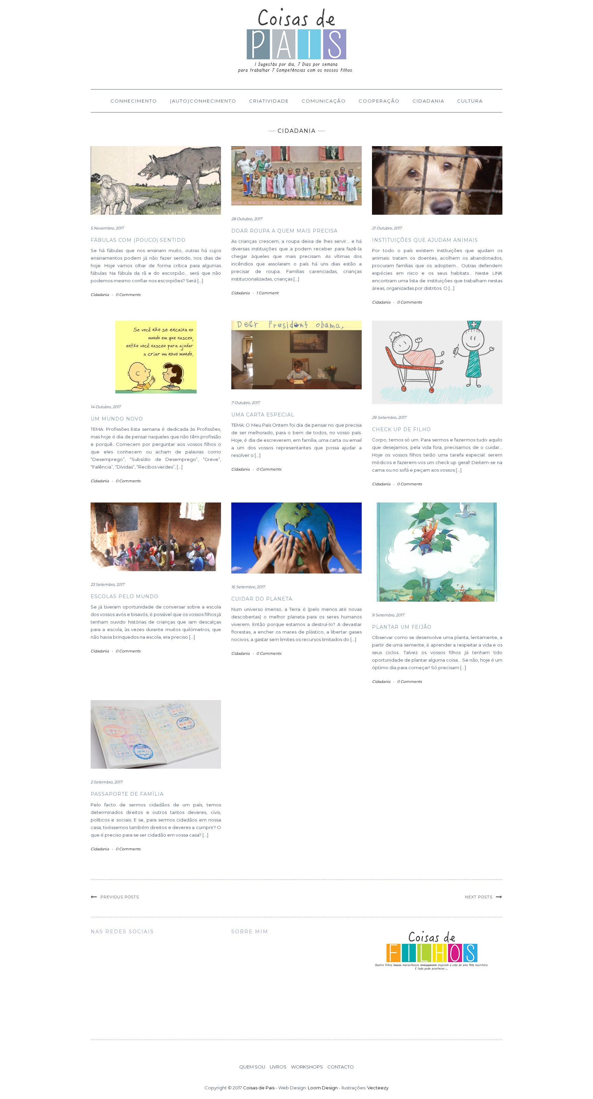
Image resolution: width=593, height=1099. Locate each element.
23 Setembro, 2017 (107, 584)
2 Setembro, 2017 (106, 782)
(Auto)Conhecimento (203, 101)
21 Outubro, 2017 (387, 228)
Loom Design (323, 1087)
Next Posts (478, 897)
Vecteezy (377, 1087)
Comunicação (324, 101)
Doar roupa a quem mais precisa (284, 231)
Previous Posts (120, 897)
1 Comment (267, 293)
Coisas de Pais (259, 1087)
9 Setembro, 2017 (388, 615)
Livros (278, 1067)
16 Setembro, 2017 (248, 586)
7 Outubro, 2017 (245, 402)
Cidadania (428, 101)
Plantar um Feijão (402, 627)
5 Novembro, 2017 (107, 228)
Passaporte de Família (127, 794)
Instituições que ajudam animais (425, 240)
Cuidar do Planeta (261, 599)
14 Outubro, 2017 (105, 406)
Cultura (470, 101)
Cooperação (379, 101)
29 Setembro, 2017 (389, 417)
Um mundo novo (117, 419)
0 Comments (128, 294)
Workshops (307, 1067)
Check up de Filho (401, 429)
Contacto (340, 1067)
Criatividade (269, 101)
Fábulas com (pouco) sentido (138, 240)
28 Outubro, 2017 (246, 218)
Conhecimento (134, 101)
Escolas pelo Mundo (125, 596)
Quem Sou (252, 1067)
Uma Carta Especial (262, 415)
